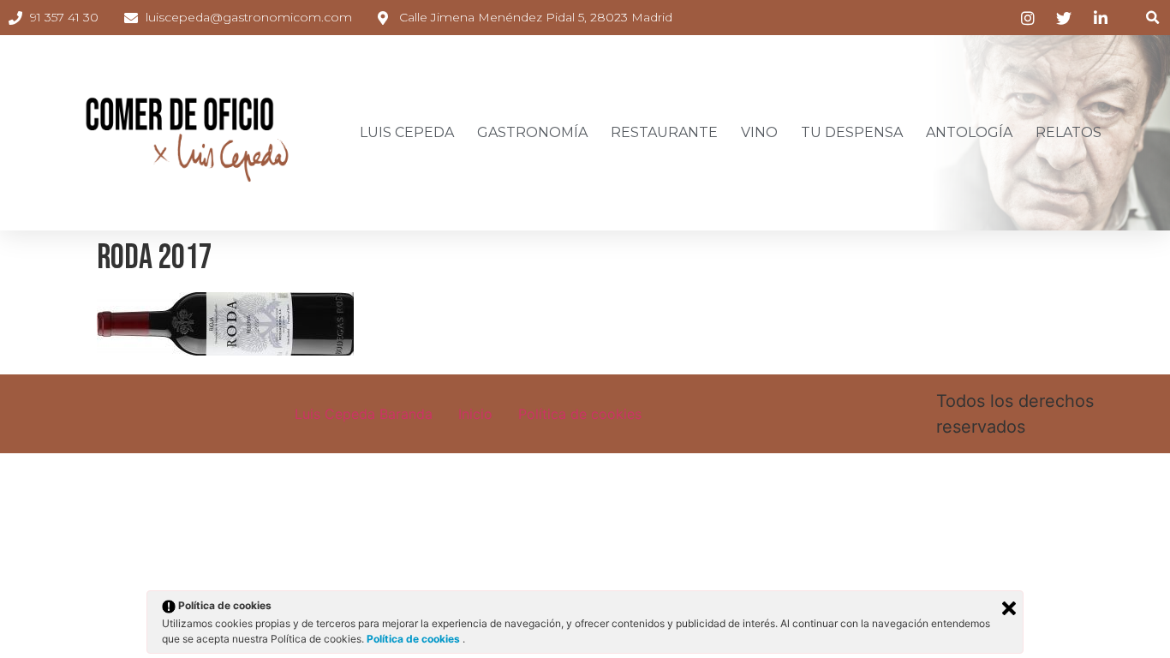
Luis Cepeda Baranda (364, 413)
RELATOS (1068, 132)
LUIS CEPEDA (407, 132)
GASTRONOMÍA (532, 132)
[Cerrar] (1009, 608)
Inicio (475, 413)
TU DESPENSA (852, 132)
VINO (759, 132)
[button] (1152, 17)
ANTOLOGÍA (969, 132)
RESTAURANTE (664, 132)
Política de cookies (580, 413)
